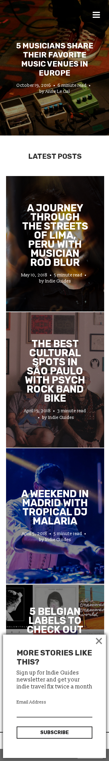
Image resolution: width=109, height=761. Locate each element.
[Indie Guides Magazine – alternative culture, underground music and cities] (46, 25)
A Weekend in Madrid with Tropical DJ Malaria (55, 507)
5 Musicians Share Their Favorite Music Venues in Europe (54, 59)
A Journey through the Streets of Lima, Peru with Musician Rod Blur (55, 235)
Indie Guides (58, 281)
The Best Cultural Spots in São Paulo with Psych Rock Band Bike (55, 371)
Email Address (31, 702)
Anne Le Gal (57, 91)
